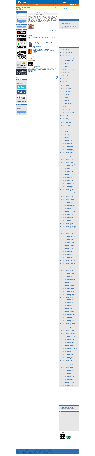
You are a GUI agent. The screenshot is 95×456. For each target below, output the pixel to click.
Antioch (71, 144)
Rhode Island (68, 121)
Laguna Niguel (72, 236)
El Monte (71, 195)
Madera (71, 249)
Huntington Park (73, 227)
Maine (67, 87)
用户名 (18, 13)
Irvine (71, 232)
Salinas (71, 317)
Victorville (71, 370)
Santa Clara (72, 335)
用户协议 (55, 452)
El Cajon (71, 193)
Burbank (71, 156)
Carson (71, 162)
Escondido (72, 199)
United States (31, 12)
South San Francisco (73, 348)
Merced (71, 252)
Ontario (71, 275)
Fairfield (71, 201)
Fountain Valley (72, 205)
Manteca (71, 251)
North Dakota (68, 110)
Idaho (67, 76)
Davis (71, 187)
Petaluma (71, 286)
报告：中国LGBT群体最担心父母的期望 (67, 24)
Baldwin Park (72, 150)
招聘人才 (44, 450)
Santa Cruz (72, 338)
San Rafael (72, 330)
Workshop (34, 52)
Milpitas (71, 254)
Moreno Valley (72, 261)
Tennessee (68, 125)
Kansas (67, 82)
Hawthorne (72, 218)
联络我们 (50, 450)
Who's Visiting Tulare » (54, 32)
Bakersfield (72, 149)
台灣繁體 (64, 408)
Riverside (71, 308)
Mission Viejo (72, 255)
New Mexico (68, 106)
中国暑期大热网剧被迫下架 (65, 23)
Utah (66, 128)
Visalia (71, 372)
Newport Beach (72, 269)
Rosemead (72, 311)
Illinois (67, 78)
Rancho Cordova (73, 294)
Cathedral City (72, 165)
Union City (72, 364)
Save (65, 8)
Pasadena (72, 285)
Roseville (71, 312)
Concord (71, 180)
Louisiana (67, 85)
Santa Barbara (72, 333)
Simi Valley (72, 345)
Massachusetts (68, 91)
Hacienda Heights (73, 217)
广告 (42, 450)
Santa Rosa (72, 342)
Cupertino (72, 184)
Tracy (71, 358)
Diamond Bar (72, 189)
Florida (67, 70)
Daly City (71, 186)
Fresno (71, 208)
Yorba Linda (72, 382)
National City (72, 267)
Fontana (71, 204)
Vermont (67, 130)
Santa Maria (72, 339)
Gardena (71, 212)
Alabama (67, 49)
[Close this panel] (78, 7)
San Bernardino (73, 318)
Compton (71, 178)
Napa (71, 266)
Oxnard (71, 278)
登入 (68, 2)
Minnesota (67, 94)
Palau (67, 118)
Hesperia (71, 223)
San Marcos (72, 327)
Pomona (71, 292)
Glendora (71, 215)
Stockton (71, 351)
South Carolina (68, 122)
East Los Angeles (73, 192)
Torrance (71, 357)
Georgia (67, 72)
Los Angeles (35, 46)
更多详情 (21, 67)
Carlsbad (71, 159)
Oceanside (72, 273)
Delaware (67, 66)
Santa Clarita (72, 336)
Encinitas (71, 198)
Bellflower (72, 152)
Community (34, 70)
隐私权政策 (60, 452)
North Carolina (68, 109)
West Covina (72, 376)
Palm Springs (72, 279)
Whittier (71, 379)
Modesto (71, 257)
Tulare (45, 12)
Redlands (71, 301)
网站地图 (56, 450)
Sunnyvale (72, 352)
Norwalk (71, 270)
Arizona (67, 53)
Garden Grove (72, 211)
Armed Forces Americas (70, 56)
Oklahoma (67, 115)
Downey (71, 190)
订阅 (21, 111)
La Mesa (71, 235)
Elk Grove (71, 196)
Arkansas (67, 55)
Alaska (67, 50)
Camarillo (71, 158)
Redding (71, 299)
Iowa (66, 81)
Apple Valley (72, 146)
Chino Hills (72, 171)
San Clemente (72, 320)
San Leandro (72, 326)
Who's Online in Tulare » (54, 30)
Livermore (72, 242)
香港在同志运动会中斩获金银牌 (66, 21)
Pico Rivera (72, 288)
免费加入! (64, 2)
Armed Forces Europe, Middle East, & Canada (69, 59)
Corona (71, 181)
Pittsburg (71, 289)
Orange (71, 276)
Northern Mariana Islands (70, 112)
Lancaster (72, 241)
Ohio (66, 113)
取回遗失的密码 (21, 22)
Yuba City (71, 383)
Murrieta (71, 264)
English (61, 408)
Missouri (67, 97)
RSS (54, 450)
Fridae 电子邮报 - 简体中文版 (21, 107)
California (39, 12)
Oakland (71, 272)
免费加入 (21, 26)
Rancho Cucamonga (73, 295)
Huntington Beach (73, 226)
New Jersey (68, 104)
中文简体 (68, 408)
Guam (67, 73)
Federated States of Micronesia (71, 69)
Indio (71, 229)
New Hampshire (68, 103)
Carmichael (72, 161)
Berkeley (71, 153)
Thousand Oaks (73, 355)
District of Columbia (69, 67)
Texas (67, 127)
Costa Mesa (72, 183)
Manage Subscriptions (21, 113)
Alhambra (71, 141)
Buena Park (72, 155)
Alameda (71, 140)
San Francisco (35, 53)
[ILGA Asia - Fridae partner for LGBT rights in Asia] (62, 439)
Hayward (71, 220)
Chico (71, 168)
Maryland (67, 90)
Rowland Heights (73, 314)
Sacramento (72, 315)
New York (67, 107)
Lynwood (71, 248)
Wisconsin (67, 137)
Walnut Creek (72, 375)
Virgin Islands (68, 131)
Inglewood (72, 230)
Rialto (71, 305)
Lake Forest (72, 238)
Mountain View (72, 263)
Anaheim (71, 143)
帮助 (48, 450)
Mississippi (68, 96)
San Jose (71, 324)
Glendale (71, 214)
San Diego (72, 321)
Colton (71, 177)
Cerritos (71, 167)
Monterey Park (72, 260)
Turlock (71, 361)
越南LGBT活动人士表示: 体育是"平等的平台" (68, 26)
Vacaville (71, 367)
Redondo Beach (73, 302)
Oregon (67, 116)
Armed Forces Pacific (69, 60)
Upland (71, 366)
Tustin (71, 363)
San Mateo (72, 329)
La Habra (71, 233)
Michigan (67, 93)
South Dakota (68, 124)
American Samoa (69, 52)
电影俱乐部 (19, 108)
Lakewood (72, 239)
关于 (39, 450)
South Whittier (72, 349)
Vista (71, 373)
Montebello (72, 258)
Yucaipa (71, 385)
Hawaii (67, 75)
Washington (68, 134)
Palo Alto (71, 282)
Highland (71, 224)
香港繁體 (72, 408)
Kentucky (67, 84)
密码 (17, 16)
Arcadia (71, 147)
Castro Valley (72, 164)
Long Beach (72, 245)
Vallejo (71, 369)
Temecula (71, 354)
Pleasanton (72, 291)
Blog (37, 450)
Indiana (67, 79)
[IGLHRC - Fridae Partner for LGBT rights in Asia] (68, 439)
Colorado (67, 63)
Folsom (71, 202)
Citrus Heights (72, 174)
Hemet (71, 221)
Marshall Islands (69, 88)
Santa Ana (72, 332)
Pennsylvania (68, 119)
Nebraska (67, 100)
